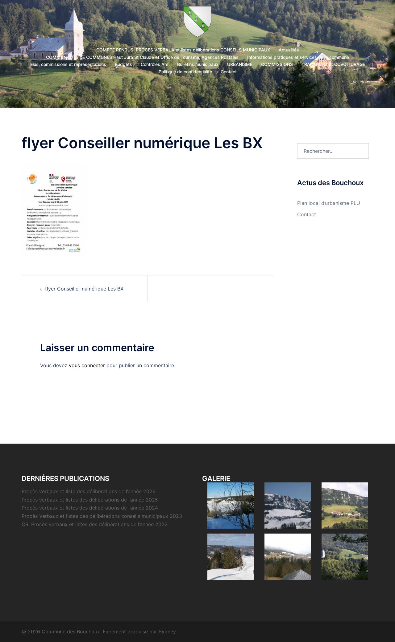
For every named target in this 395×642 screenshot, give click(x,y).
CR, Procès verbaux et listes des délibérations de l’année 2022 (95, 524)
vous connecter (87, 365)
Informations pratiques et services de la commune (298, 57)
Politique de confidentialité (185, 71)
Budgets (123, 64)
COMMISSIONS (277, 64)
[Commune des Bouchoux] (198, 23)
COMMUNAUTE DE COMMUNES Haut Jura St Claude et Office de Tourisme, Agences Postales (142, 57)
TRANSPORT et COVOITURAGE (333, 64)
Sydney (167, 631)
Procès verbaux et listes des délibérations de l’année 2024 (90, 508)
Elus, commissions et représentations (68, 64)
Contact (229, 71)
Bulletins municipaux (197, 64)
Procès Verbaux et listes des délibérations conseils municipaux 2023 (102, 516)
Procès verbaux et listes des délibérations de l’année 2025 (90, 500)
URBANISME (239, 64)
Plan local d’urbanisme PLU (328, 203)
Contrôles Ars (154, 64)
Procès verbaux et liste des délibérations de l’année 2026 (89, 491)
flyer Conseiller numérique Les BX (84, 289)
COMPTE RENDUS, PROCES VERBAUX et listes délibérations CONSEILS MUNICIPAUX (183, 49)
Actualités (289, 49)
